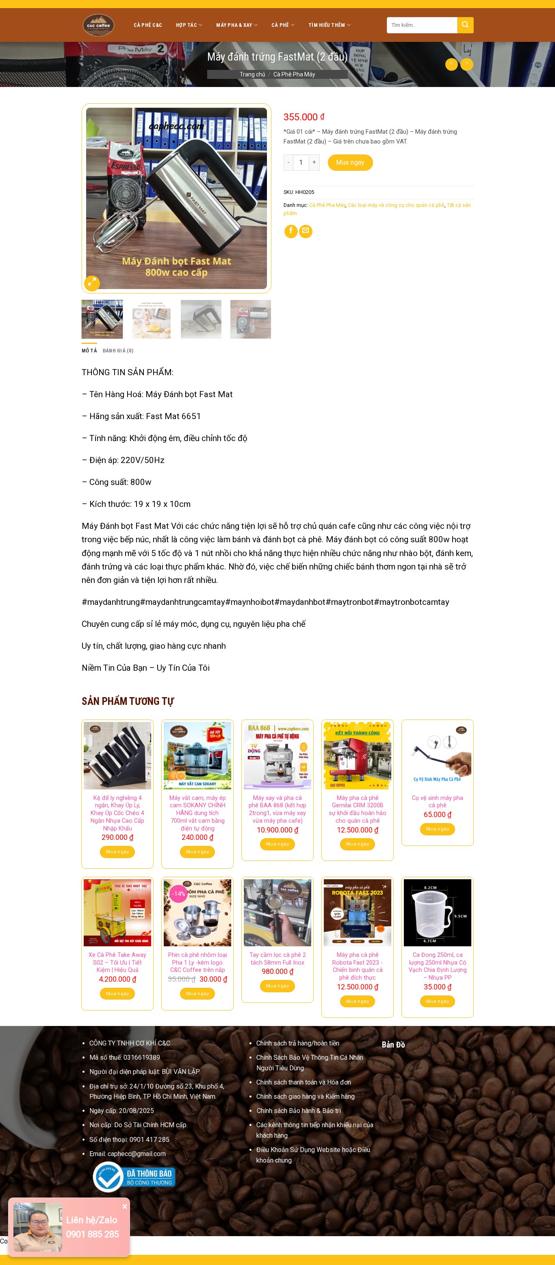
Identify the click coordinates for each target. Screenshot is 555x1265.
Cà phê (280, 25)
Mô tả (89, 351)
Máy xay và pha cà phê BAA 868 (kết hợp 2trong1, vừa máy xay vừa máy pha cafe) (277, 809)
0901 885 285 (92, 1234)
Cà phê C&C (148, 25)
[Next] (257, 198)
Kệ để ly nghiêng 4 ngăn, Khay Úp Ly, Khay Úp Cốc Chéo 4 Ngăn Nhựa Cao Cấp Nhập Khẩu (117, 813)
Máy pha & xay (234, 25)
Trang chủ (252, 74)
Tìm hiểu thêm (326, 25)
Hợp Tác (186, 25)
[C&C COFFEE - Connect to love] (99, 25)
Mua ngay (350, 162)
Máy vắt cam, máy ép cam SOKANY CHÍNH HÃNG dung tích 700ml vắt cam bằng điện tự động (197, 813)
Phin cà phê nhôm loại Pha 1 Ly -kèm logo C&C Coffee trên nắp (197, 963)
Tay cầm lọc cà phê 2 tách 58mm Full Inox (277, 959)
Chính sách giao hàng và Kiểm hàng (305, 1096)
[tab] (89, 351)
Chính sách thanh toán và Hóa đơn (303, 1082)
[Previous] (95, 198)
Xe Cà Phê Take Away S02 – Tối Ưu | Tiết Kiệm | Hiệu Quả (117, 963)
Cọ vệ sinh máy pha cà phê (437, 802)
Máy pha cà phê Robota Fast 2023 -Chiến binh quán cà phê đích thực (357, 966)
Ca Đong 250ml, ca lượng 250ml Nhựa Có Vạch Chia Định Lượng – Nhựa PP (438, 966)
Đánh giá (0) (118, 351)
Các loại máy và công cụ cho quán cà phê (396, 205)
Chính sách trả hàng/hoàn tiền (297, 1043)
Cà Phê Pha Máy (294, 74)
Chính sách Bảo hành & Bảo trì (299, 1111)
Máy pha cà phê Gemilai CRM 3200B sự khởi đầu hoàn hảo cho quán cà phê (357, 809)
